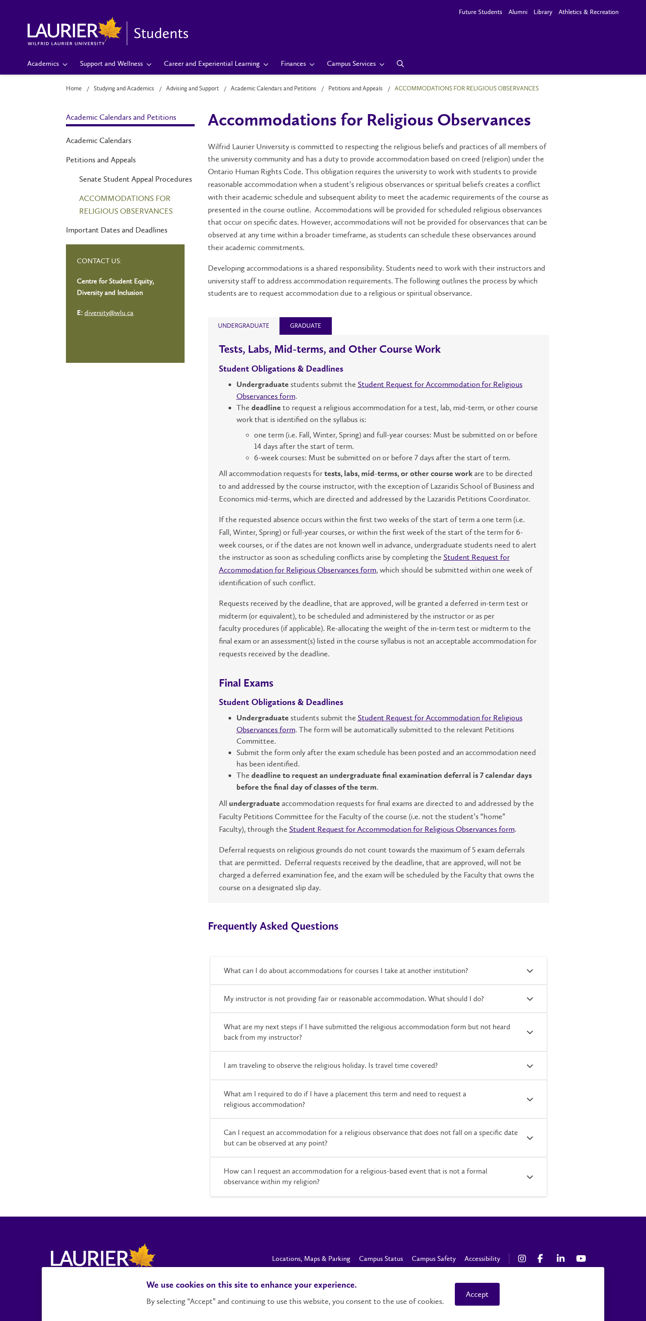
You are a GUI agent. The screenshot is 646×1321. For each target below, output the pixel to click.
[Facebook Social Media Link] (542, 1258)
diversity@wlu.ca (109, 312)
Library (542, 12)
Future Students (480, 12)
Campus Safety (434, 1258)
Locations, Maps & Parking (311, 1258)
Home (74, 88)
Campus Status (381, 1258)
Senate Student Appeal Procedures (135, 179)
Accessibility (482, 1258)
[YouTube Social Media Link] (581, 1258)
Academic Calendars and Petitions (273, 88)
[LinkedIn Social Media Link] (562, 1258)
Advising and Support (192, 88)
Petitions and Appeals (355, 88)
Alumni (517, 12)
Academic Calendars (98, 140)
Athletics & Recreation (589, 12)
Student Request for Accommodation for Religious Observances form (402, 829)
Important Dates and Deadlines (116, 230)
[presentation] (243, 325)
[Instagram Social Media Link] (523, 1258)
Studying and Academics (124, 88)
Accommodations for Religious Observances (126, 204)
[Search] (400, 63)
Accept (477, 1294)
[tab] (243, 326)
